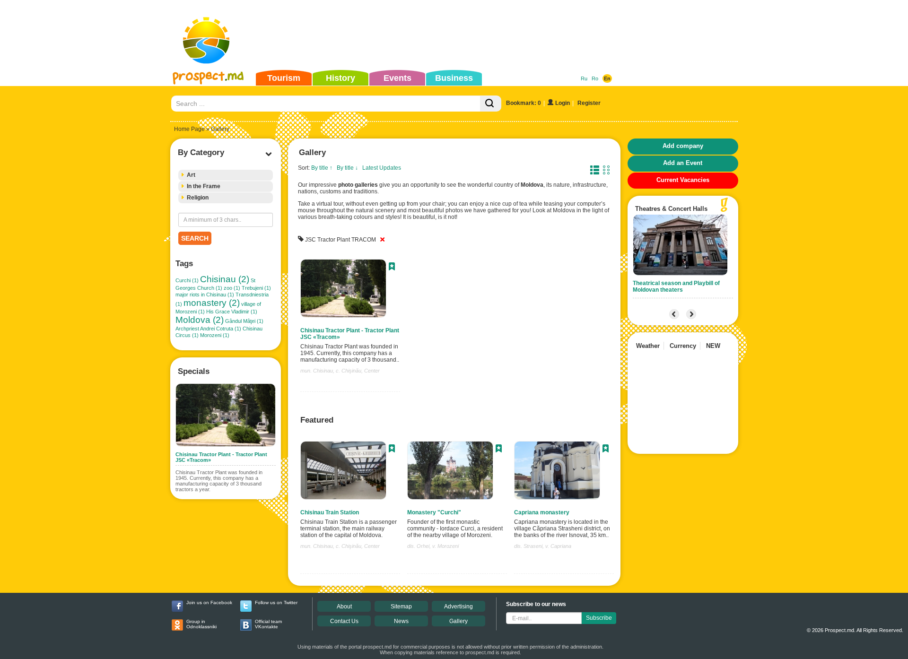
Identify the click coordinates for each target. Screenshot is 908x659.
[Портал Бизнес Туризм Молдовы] (207, 50)
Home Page (189, 129)
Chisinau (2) (224, 279)
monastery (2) (211, 303)
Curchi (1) (187, 280)
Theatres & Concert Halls (671, 208)
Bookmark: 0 (523, 103)
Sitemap (401, 606)
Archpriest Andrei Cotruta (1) (208, 328)
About (344, 606)
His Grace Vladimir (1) (231, 311)
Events (397, 78)
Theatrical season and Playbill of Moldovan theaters (676, 286)
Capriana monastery (541, 512)
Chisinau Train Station (329, 512)
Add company (683, 145)
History (340, 78)
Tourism (283, 78)
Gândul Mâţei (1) (244, 321)
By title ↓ (347, 168)
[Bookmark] (392, 267)
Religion (198, 197)
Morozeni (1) (214, 335)
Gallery (458, 621)
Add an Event (682, 162)
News (401, 621)
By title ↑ (321, 168)
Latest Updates (381, 168)
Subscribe (599, 618)
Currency (683, 345)
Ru (584, 78)
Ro (595, 78)
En (607, 78)
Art (191, 175)
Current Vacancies (682, 179)
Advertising (458, 606)
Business (454, 78)
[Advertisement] (439, 35)
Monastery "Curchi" (434, 512)
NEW (713, 345)
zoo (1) (232, 288)
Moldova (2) (199, 320)
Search (195, 238)
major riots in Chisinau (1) (204, 294)
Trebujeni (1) (256, 288)
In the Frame (203, 186)
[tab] (225, 175)
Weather (648, 345)
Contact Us (344, 621)
